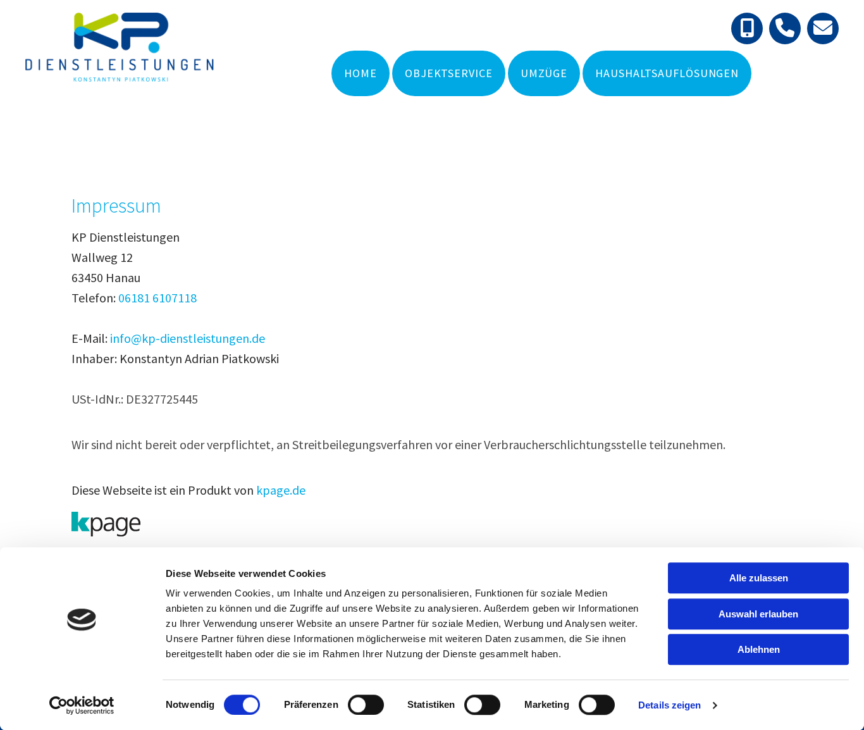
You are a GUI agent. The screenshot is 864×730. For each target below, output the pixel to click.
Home (360, 73)
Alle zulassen (758, 577)
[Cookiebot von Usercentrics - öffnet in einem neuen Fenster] (82, 705)
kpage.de (280, 490)
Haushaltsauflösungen (667, 73)
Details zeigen (669, 705)
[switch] (366, 705)
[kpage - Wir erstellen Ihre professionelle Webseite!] (432, 523)
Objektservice (449, 73)
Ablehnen (758, 649)
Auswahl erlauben (758, 614)
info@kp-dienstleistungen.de (187, 338)
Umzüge (544, 73)
